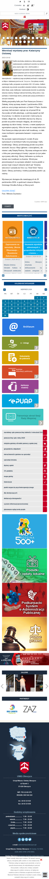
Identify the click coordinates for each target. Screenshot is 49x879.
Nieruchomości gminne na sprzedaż (17, 454)
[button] (41, 859)
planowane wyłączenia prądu (14, 509)
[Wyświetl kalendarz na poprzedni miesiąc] (4, 289)
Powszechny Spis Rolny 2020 (14, 438)
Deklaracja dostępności (12, 498)
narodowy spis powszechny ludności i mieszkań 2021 (24, 432)
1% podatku (8, 471)
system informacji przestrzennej (16, 504)
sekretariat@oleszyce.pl (27, 845)
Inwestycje (33, 238)
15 (37, 305)
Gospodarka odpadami (12, 449)
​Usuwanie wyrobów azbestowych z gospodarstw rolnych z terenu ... (33, 248)
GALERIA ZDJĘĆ (8, 191)
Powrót (8, 206)
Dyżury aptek (9, 465)
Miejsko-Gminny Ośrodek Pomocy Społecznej (20, 443)
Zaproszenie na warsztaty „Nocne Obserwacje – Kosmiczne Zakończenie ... (12, 250)
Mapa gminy (8, 476)
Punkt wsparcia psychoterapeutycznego (19, 487)
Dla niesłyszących (10, 493)
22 (37, 308)
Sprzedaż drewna (10, 460)
